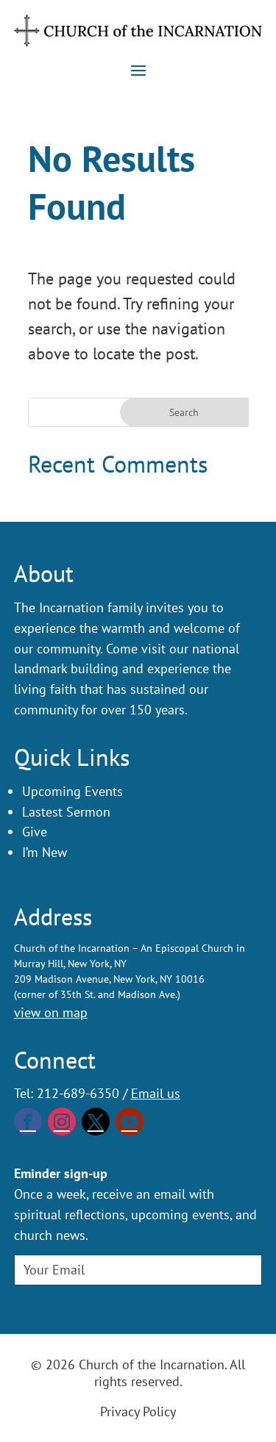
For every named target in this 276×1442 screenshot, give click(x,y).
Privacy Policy (138, 1411)
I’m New (44, 852)
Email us (155, 1093)
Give (34, 831)
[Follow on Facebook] (28, 1122)
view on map (51, 1012)
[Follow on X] (96, 1122)
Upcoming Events (72, 791)
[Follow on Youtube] (130, 1122)
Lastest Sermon (66, 811)
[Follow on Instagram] (62, 1122)
